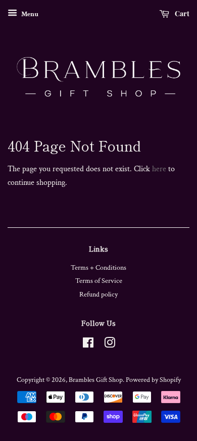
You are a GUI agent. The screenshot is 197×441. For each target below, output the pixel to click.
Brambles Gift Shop (96, 379)
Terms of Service (98, 280)
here (159, 169)
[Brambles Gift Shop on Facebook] (88, 345)
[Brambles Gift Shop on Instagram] (109, 345)
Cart (181, 13)
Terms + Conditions (98, 267)
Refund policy (98, 294)
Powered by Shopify (153, 379)
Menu (29, 14)
